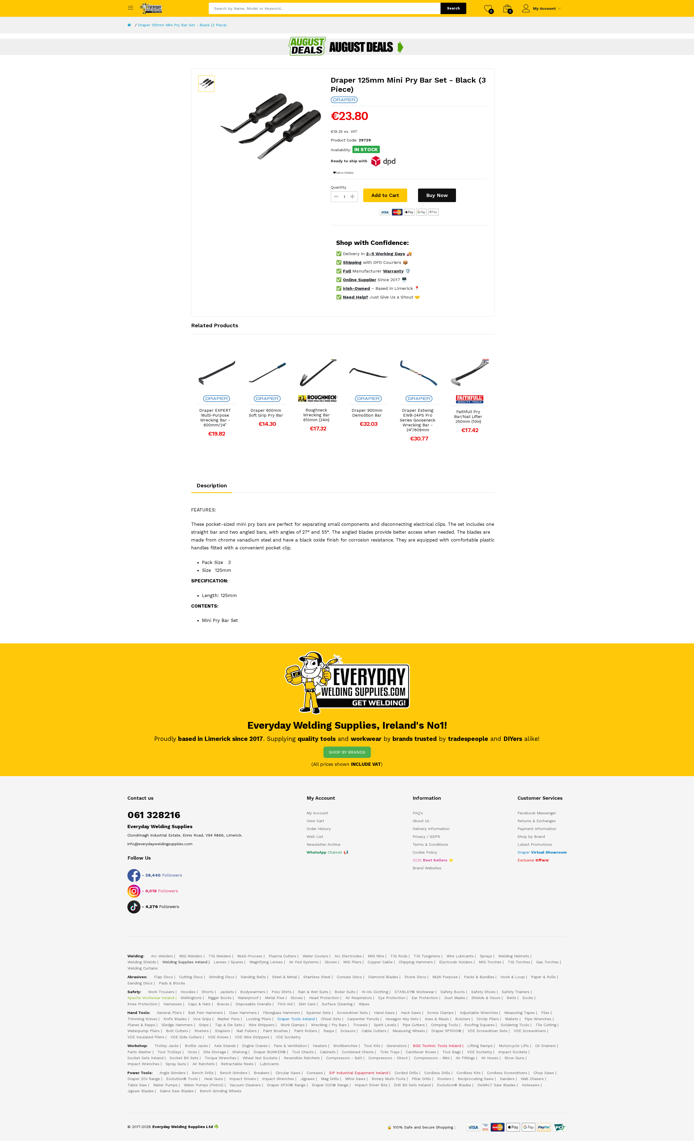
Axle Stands (225, 1045)
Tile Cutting (545, 1025)
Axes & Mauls (437, 1019)
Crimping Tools (444, 1025)
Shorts (208, 992)
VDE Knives (218, 1037)
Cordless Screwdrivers (507, 1073)
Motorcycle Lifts (514, 1045)
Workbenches (345, 1045)
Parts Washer (139, 1052)
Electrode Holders (456, 962)
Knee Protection (142, 1004)
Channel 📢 (327, 852)
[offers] (347, 46)
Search (453, 8)
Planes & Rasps (141, 1025)
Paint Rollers (305, 1031)
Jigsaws (307, 1079)
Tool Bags (451, 1052)
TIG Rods (398, 956)
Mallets (511, 1019)
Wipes (364, 1004)
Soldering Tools (515, 1025)
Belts (511, 998)
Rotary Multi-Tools (389, 1079)
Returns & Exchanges (537, 821)
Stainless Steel (316, 977)
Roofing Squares (479, 1025)
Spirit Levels (385, 1025)
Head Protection (324, 998)
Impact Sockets (512, 1052)
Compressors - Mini (431, 1058)
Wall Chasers (532, 1079)
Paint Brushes (275, 1031)
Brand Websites (427, 868)
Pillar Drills (421, 1079)
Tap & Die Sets (228, 1025)
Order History (319, 828)
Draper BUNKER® (269, 1052)
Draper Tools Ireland (296, 1019)
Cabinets (328, 1052)
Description (212, 485)
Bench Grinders (234, 1073)
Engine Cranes (255, 1045)
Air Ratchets (203, 1064)
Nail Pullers (246, 1031)
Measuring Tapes (519, 1012)
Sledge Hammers (177, 1025)
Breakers (261, 1073)
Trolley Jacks (167, 1045)
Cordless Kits (469, 1073)
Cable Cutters (374, 1031)
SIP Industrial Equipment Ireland (358, 1073)
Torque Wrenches (220, 1058)
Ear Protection (425, 998)
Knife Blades (175, 1019)
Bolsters (462, 1019)
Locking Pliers (258, 1019)
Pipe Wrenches (538, 1019)
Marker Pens (228, 1019)
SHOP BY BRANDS (347, 752)
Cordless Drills (437, 1073)
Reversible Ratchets (302, 1058)
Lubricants (269, 1064)
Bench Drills (203, 1073)
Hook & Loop (512, 977)
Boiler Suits (345, 992)
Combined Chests (358, 1052)
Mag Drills (330, 1079)
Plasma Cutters (282, 956)
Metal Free (274, 998)
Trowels (360, 1025)
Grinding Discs (221, 977)
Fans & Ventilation (290, 1045)
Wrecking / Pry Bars (329, 1025)
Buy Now (437, 195)
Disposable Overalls (253, 1004)
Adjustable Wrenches (479, 1012)
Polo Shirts (282, 992)
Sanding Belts (253, 977)
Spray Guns (176, 1064)
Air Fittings (465, 1058)
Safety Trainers (515, 992)
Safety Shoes (483, 992)
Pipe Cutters (414, 1025)
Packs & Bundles (479, 977)
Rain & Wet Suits (313, 992)
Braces (223, 1004)
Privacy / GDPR (426, 836)
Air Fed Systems (304, 962)
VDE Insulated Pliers (145, 1037)
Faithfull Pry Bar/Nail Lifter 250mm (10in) (468, 416)
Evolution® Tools (182, 1079)
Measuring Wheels (409, 1031)
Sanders (507, 1079)
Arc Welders (162, 956)
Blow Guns (514, 1058)
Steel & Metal (284, 977)
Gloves (331, 962)
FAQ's (418, 813)
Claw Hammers (243, 1012)
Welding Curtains (142, 968)
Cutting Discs (191, 977)
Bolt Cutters (177, 1031)
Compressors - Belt (344, 1058)
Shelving (239, 1052)
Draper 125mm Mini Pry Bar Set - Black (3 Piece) (182, 25)
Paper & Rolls (543, 977)
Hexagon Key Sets (402, 1019)
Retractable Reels (237, 1064)
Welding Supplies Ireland (184, 962)
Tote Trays (390, 1052)
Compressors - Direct (388, 1058)
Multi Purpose (445, 977)
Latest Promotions (535, 844)
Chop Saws (544, 1073)
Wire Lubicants (460, 956)
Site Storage (214, 1052)
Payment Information (537, 828)
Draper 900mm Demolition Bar (367, 413)
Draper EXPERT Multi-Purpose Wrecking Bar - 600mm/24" (215, 417)
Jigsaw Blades (140, 1091)
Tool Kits (372, 1045)
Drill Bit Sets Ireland (412, 1085)
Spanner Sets (318, 1012)
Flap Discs (163, 977)
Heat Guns (213, 1079)
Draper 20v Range (143, 1079)
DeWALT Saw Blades (496, 1085)
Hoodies (188, 992)
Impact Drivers (242, 1079)
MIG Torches (490, 962)
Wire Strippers (261, 1025)
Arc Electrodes (348, 956)
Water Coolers (315, 956)
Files (545, 1012)
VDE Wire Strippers (252, 1037)
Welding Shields (141, 962)
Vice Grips (202, 1019)
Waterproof (248, 998)
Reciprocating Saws (476, 1079)
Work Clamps (293, 1025)
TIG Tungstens (427, 956)
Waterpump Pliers (143, 1031)
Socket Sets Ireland (145, 1058)
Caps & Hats (199, 1004)
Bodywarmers (252, 992)
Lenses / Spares (228, 962)
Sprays (486, 956)
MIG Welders (190, 956)
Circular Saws (288, 1073)
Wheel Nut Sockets (260, 1058)
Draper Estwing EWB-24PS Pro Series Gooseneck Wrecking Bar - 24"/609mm (417, 420)
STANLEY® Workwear (414, 992)
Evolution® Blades (454, 1085)
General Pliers (169, 1012)
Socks (527, 998)
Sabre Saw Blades (177, 1091)
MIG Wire (376, 956)
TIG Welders (219, 956)
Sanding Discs (140, 983)
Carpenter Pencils (363, 1019)
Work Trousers (161, 992)
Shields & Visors (485, 998)
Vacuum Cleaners (245, 1085)
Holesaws (530, 1085)
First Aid (285, 1004)
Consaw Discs (349, 977)
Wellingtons (191, 998)
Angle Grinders (172, 1073)
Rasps (328, 1031)
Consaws (315, 1073)
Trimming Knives (142, 1019)
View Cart (315, 821)
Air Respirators (358, 998)
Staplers (222, 1031)
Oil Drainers (545, 1045)
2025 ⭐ (433, 860)
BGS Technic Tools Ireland (437, 1045)
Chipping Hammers (416, 962)
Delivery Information (431, 828)
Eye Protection (391, 998)
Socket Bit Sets (184, 1058)
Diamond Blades (383, 977)
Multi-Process (249, 956)
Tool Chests (303, 1052)
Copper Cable (380, 962)
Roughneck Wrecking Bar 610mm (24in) (316, 415)
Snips (204, 1025)
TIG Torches (519, 962)
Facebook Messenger (537, 813)
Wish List (315, 836)
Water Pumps (165, 1085)
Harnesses (172, 1004)
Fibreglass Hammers (281, 1012)
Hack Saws (411, 1012)
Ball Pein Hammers (205, 1012)
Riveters (201, 1031)
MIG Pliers (352, 962)
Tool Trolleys (169, 1052)
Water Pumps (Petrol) (203, 1085)
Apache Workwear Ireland (150, 998)
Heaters (320, 1045)
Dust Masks (454, 998)
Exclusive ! (533, 860)
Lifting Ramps (480, 1045)
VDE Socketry (288, 1037)
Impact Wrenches (143, 1064)
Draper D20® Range (330, 1085)
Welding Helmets (513, 956)
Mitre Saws (355, 1079)
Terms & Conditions (430, 844)
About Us (421, 821)
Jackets (227, 992)
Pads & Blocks (172, 983)
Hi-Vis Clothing (375, 992)
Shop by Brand (531, 836)
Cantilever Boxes (421, 1052)
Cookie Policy (425, 852)
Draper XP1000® (446, 1031)
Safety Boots (453, 992)
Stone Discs (415, 977)
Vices (192, 1052)
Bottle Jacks (196, 1045)
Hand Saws (384, 1012)
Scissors (347, 1031)
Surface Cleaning (337, 1004)
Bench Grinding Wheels (221, 1091)
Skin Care (307, 1004)
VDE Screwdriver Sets (487, 1031)
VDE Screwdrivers (530, 1031)
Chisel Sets (331, 1019)
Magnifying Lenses (266, 962)
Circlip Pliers (488, 1019)
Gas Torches (547, 962)
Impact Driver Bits (371, 1085)
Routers (444, 1079)
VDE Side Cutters (186, 1037)
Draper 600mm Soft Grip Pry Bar (266, 413)
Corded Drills (406, 1073)
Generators (397, 1045)
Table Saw (137, 1085)
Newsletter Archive (323, 844)
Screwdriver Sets (352, 1012)
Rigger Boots (220, 998)
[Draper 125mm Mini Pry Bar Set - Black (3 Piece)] (270, 128)
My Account (544, 8)
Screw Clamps (440, 1012)
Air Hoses (489, 1058)
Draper (542, 852)
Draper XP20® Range (286, 1085)
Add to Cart (385, 195)
